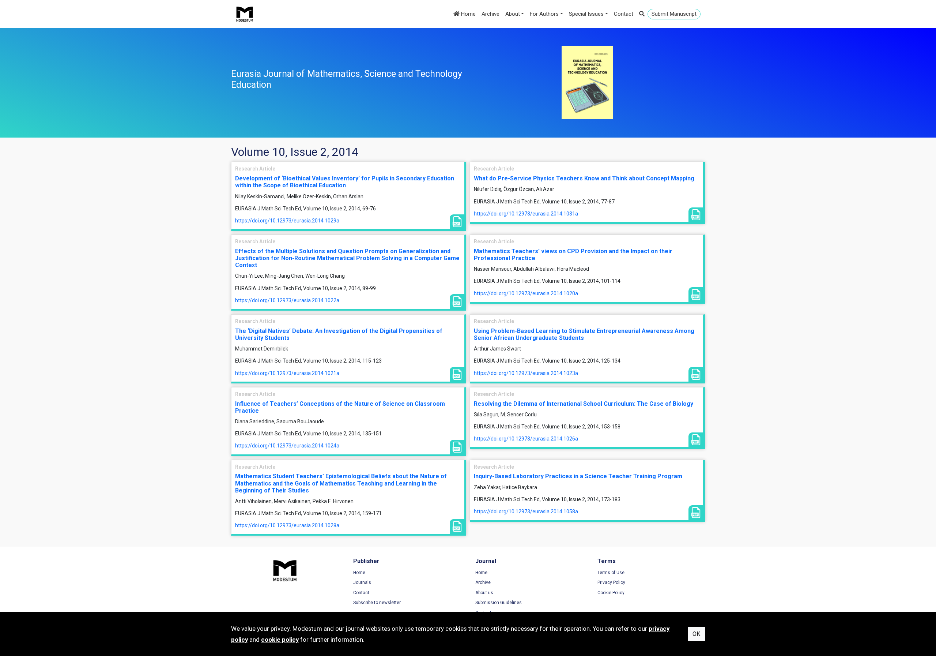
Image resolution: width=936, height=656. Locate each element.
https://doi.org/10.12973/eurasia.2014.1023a (526, 373)
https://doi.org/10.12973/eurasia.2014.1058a (526, 511)
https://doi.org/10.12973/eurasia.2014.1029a (287, 221)
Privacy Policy (611, 582)
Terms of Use (610, 572)
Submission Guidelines (498, 602)
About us (484, 592)
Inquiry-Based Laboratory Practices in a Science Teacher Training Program (578, 476)
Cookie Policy (610, 592)
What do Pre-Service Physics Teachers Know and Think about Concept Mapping (584, 178)
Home (468, 14)
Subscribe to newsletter (377, 602)
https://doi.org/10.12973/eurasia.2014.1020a (526, 293)
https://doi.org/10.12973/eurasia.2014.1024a (287, 446)
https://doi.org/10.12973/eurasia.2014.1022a (287, 300)
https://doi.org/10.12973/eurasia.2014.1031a (526, 214)
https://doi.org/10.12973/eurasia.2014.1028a (287, 525)
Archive (490, 14)
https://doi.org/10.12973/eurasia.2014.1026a (526, 439)
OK (696, 633)
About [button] (512, 14)
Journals (362, 582)
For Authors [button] (544, 14)
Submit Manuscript (674, 14)
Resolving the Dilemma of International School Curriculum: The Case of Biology (583, 403)
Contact (623, 14)
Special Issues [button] (586, 14)
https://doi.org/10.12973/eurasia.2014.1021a (287, 373)
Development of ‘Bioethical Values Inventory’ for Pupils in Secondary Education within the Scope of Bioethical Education (344, 182)
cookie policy (280, 639)
